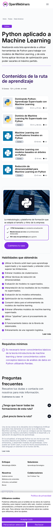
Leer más (47, 334)
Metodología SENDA (9, 465)
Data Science (18, 19)
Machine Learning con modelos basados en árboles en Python (30, 152)
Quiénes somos (7, 476)
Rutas (10, 19)
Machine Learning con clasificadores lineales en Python (28, 135)
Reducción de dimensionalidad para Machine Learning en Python (30, 169)
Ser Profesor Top (33, 476)
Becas (4, 485)
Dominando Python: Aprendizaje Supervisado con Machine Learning (31, 102)
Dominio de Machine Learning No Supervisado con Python (31, 118)
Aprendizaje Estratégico (35, 465)
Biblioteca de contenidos (10, 479)
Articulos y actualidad (9, 482)
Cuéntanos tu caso (16, 245)
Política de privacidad (41, 495)
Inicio (4, 19)
